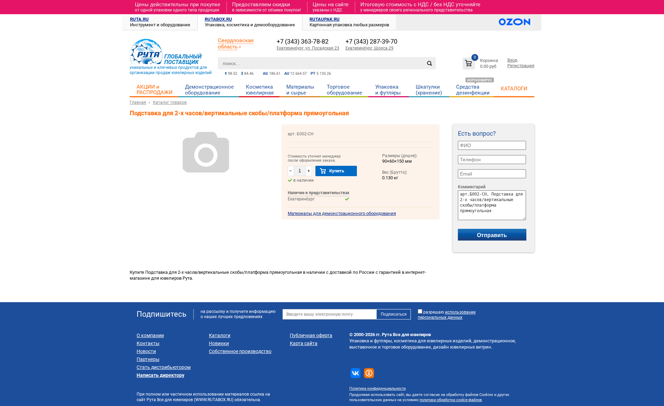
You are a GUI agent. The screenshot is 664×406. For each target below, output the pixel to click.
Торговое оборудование (344, 90)
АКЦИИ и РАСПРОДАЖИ (155, 90)
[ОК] (369, 373)
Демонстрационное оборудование (209, 90)
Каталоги (219, 335)
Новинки (219, 343)
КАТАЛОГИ (514, 88)
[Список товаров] (481, 64)
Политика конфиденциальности (377, 388)
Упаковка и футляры (388, 90)
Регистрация (520, 65)
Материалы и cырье (300, 90)
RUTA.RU (139, 19)
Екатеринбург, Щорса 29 (369, 48)
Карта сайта (303, 343)
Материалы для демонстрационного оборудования (342, 213)
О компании (150, 335)
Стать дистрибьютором (164, 367)
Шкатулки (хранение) (429, 90)
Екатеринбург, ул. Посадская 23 (308, 48)
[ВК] (355, 373)
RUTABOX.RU (218, 19)
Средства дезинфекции (473, 90)
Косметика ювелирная (260, 90)
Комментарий (472, 186)
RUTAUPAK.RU (325, 19)
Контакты (148, 343)
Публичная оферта (311, 335)
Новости (146, 351)
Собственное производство (240, 351)
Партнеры (148, 359)
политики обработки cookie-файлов (450, 400)
